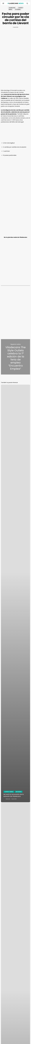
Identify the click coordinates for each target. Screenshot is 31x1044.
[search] (27, 3)
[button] (3, 3)
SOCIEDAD (17, 9)
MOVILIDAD (18, 791)
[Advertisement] (15, 67)
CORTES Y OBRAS (8, 791)
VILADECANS (12, 7)
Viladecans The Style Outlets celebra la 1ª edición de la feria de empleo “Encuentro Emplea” (15, 357)
